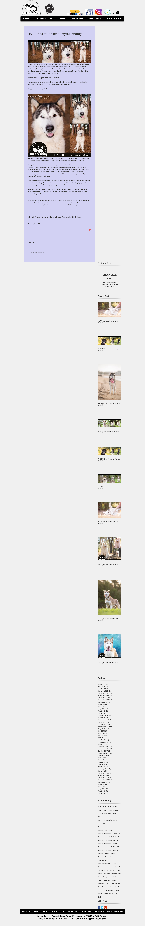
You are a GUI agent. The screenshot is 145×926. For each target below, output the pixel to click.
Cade (99, 897)
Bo (103, 887)
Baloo (112, 870)
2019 (105, 810)
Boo (99, 890)
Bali (107, 870)
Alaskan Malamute (41, 217)
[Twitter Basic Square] (102, 907)
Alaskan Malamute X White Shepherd (109, 847)
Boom (110, 890)
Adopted (31, 217)
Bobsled (117, 887)
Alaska (105, 823)
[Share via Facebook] (29, 224)
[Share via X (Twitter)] (34, 224)
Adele (114, 813)
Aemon (107, 817)
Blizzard (117, 884)
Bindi (114, 880)
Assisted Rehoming (104, 863)
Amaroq (100, 853)
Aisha (113, 817)
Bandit (100, 873)
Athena (100, 867)
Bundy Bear (113, 893)
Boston (116, 890)
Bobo (111, 887)
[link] (116, 12)
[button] (75, 12)
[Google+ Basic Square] (105, 907)
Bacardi (117, 867)
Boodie (104, 890)
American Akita (103, 857)
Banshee (107, 873)
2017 (115, 807)
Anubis (112, 857)
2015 (74, 217)
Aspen (104, 860)
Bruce (100, 893)
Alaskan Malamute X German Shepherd (109, 833)
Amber (107, 853)
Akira (115, 820)
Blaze (107, 884)
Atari (114, 863)
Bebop (105, 877)
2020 (110, 810)
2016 (110, 807)
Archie (118, 857)
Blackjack (101, 884)
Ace (99, 813)
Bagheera (101, 870)
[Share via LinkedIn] (39, 224)
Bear (119, 873)
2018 (100, 810)
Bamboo (118, 870)
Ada (109, 813)
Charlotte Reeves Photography (60, 217)
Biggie (105, 880)
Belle (115, 877)
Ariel (99, 860)
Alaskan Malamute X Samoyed (108, 840)
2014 (100, 807)
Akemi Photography (105, 820)
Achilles (104, 813)
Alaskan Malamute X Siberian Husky (109, 843)
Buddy (105, 893)
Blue (99, 887)
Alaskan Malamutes (105, 850)
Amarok (115, 850)
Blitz (112, 884)
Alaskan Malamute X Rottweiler (109, 837)
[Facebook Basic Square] (99, 907)
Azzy (111, 867)
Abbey (115, 810)
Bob (107, 887)
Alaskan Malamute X (105, 830)
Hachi (79, 217)
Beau (99, 877)
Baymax (114, 873)
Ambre (113, 853)
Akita (99, 823)
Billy (109, 880)
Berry (100, 880)
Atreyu (106, 867)
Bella (110, 877)
